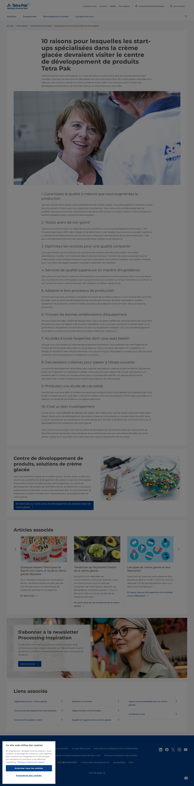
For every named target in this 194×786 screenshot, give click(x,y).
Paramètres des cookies (29, 775)
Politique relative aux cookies (30, 762)
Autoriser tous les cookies (29, 768)
